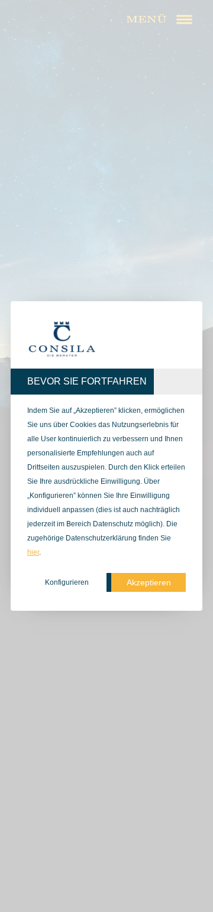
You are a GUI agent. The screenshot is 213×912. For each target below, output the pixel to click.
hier (33, 552)
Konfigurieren (67, 582)
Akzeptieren (149, 582)
